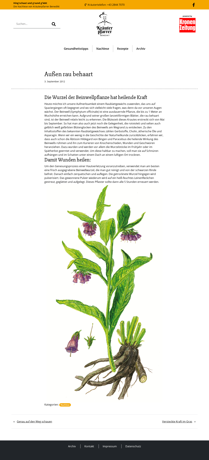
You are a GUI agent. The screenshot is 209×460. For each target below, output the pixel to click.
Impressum (110, 446)
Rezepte (122, 49)
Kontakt (89, 446)
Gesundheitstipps (76, 49)
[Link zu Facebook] (194, 4)
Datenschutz (133, 446)
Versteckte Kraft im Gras (177, 421)
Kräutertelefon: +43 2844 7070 (106, 5)
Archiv (140, 49)
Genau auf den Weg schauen (34, 421)
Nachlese (102, 49)
